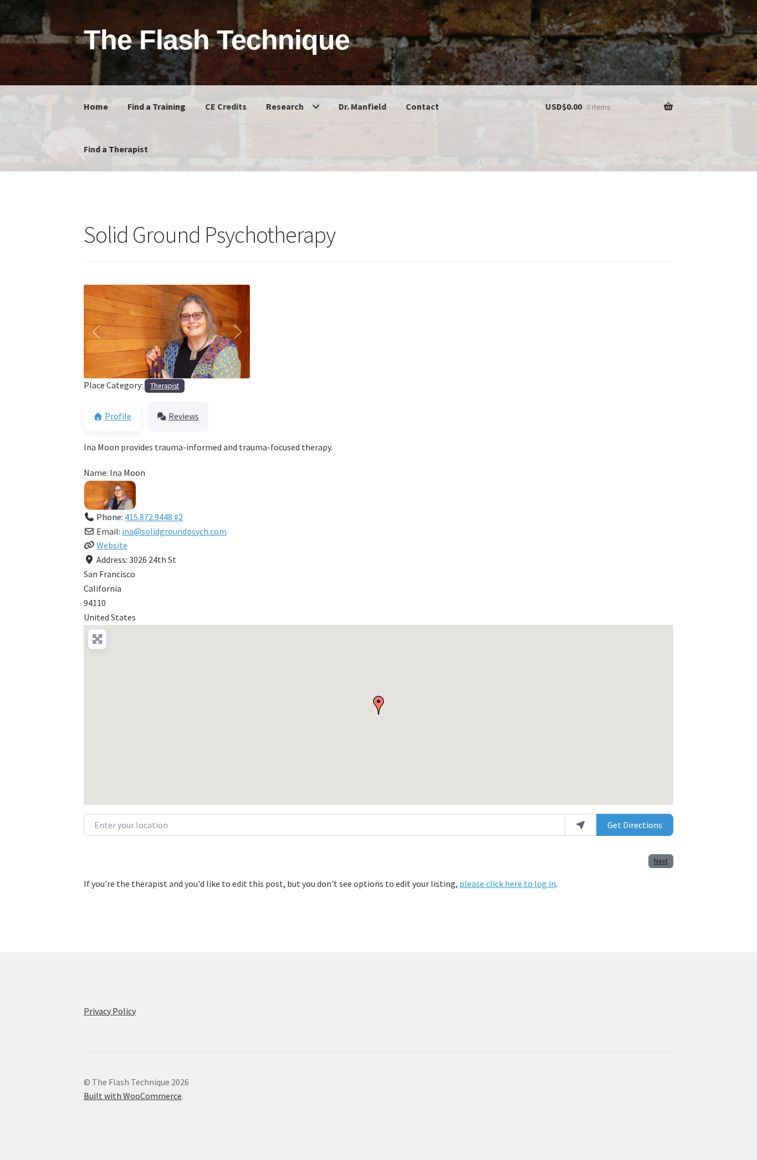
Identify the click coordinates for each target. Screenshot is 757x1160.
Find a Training (156, 106)
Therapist (164, 386)
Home (96, 106)
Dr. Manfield (362, 106)
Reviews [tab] (183, 416)
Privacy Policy (110, 1011)
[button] (96, 331)
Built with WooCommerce (133, 1095)
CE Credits (226, 106)
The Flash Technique (217, 39)
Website (111, 545)
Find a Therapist (116, 149)
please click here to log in (507, 883)
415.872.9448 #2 (154, 516)
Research (285, 106)
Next (661, 861)
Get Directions (634, 824)
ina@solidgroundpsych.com (174, 531)
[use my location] (581, 825)
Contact (422, 106)
